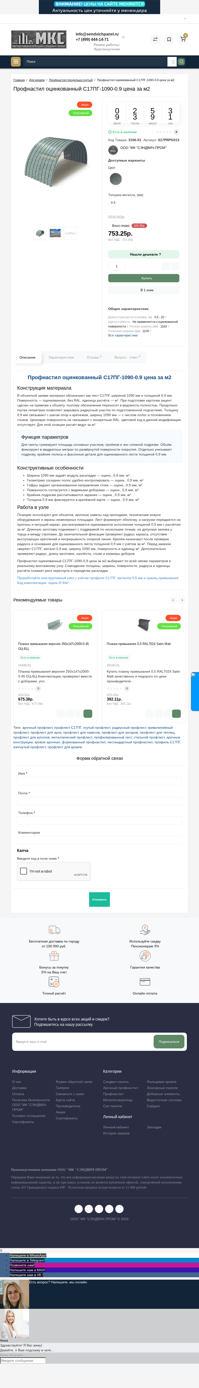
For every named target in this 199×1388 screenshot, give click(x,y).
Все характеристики (123, 335)
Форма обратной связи (74, 1082)
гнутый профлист (96, 727)
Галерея (62, 1088)
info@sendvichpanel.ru (97, 34)
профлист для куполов (31, 737)
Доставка (19, 1088)
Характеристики (61, 357)
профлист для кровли (65, 747)
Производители (68, 1106)
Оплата (18, 1094)
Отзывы (94, 357)
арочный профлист (37, 727)
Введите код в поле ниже (37, 858)
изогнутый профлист (29, 747)
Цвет (112, 168)
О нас (16, 1082)
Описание (27, 357)
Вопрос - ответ (127, 357)
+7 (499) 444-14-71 (92, 39)
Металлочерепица (118, 1100)
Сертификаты (23, 1122)
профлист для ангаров (120, 732)
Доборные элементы (163, 1094)
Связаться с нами (70, 1094)
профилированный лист (113, 737)
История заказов (116, 1133)
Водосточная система (164, 1100)
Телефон (25, 813)
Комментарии (29, 832)
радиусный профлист (129, 727)
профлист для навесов (81, 732)
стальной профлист (149, 737)
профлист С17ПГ (67, 727)
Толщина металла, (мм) (125, 195)
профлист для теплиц (157, 732)
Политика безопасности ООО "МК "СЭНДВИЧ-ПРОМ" (31, 1105)
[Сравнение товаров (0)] (155, 39)
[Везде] (172, 61)
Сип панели (112, 1106)
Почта (23, 793)
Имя (21, 773)
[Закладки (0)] (169, 39)
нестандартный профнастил (130, 742)
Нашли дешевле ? (145, 254)
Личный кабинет (116, 1127)
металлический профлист (71, 737)
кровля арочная (47, 742)
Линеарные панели (162, 1088)
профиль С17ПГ (167, 742)
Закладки (154, 1127)
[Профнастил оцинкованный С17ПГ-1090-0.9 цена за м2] (55, 160)
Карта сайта (65, 1100)
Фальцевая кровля (161, 1082)
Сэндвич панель (116, 1082)
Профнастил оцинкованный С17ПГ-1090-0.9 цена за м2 (99, 377)
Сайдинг (153, 1106)
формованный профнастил (84, 742)
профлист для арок (46, 732)
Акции (60, 1112)
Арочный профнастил (120, 1088)
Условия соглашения (28, 1116)
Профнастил (113, 1094)
